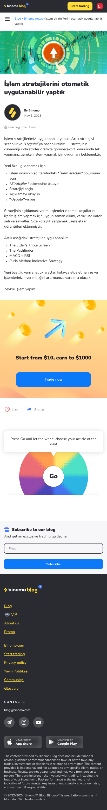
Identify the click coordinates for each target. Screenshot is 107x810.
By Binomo (32, 111)
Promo (9, 631)
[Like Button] (7, 410)
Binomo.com (14, 645)
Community (14, 679)
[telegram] (9, 722)
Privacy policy (15, 662)
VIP (14, 614)
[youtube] (38, 722)
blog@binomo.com (17, 710)
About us (11, 623)
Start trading (80, 6)
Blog (8, 606)
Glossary (11, 688)
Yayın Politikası (16, 671)
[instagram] (24, 722)
